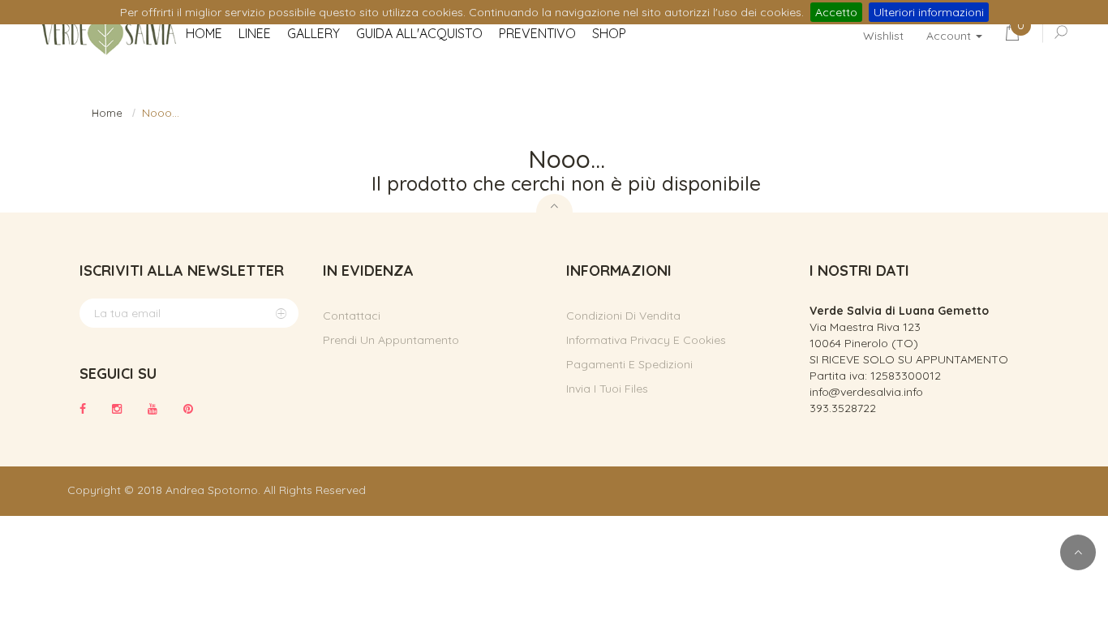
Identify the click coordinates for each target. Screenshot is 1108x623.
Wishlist (883, 35)
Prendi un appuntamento (391, 340)
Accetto (836, 12)
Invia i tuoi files (607, 388)
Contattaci (351, 315)
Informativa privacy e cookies (646, 340)
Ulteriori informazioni (929, 12)
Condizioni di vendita (623, 315)
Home (107, 112)
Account (950, 35)
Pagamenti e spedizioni (629, 364)
